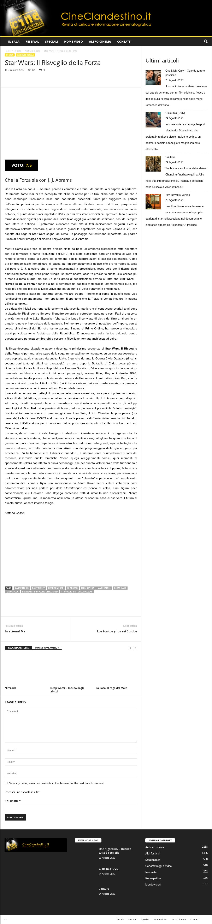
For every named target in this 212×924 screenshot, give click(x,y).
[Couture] (153, 164)
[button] (205, 41)
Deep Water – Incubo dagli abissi (67, 689)
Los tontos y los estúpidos (117, 631)
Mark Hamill (104, 588)
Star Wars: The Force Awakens (76, 591)
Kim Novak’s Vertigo (177, 194)
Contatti (124, 41)
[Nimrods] (25, 669)
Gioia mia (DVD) (175, 112)
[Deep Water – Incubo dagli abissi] (71, 669)
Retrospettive (153, 878)
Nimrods (10, 688)
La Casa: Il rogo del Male (111, 688)
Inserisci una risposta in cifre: (22, 792)
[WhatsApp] (37, 81)
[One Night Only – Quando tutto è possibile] (153, 77)
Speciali (51, 41)
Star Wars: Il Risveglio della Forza (40, 591)
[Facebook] (9, 81)
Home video (73, 41)
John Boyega (87, 588)
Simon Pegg (13, 591)
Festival (32, 41)
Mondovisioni (153, 884)
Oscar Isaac (120, 588)
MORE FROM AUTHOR (47, 647)
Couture (170, 157)
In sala (13, 41)
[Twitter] (18, 81)
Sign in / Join (8, 5)
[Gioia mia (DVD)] (153, 119)
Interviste (151, 872)
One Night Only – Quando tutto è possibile (185, 73)
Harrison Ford (56, 588)
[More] (47, 81)
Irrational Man (16, 631)
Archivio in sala (32, 50)
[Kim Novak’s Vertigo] (153, 201)
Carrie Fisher (22, 588)
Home (8, 50)
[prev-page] (130, 648)
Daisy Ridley (38, 588)
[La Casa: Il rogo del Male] (116, 669)
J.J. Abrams (72, 588)
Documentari (152, 859)
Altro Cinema (100, 41)
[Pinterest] (28, 81)
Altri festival (152, 853)
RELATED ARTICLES (18, 647)
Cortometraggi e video (158, 866)
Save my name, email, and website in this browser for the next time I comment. (57, 783)
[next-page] (135, 648)
